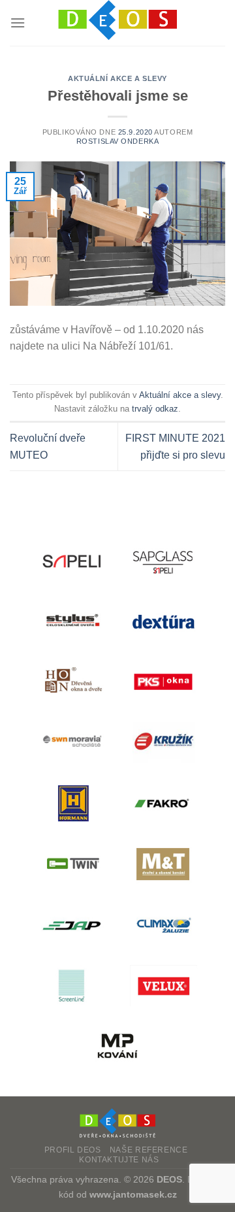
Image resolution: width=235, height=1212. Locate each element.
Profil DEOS (72, 1150)
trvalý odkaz (155, 409)
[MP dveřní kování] (117, 1046)
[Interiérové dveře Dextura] (163, 621)
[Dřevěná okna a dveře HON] (71, 681)
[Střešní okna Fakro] (163, 803)
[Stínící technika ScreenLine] (71, 985)
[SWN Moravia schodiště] (71, 742)
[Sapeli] (71, 560)
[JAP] (71, 924)
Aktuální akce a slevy (117, 78)
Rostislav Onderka (117, 141)
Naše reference (149, 1150)
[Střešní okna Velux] (163, 985)
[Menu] (17, 23)
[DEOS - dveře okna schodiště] (117, 23)
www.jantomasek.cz (133, 1194)
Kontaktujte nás (119, 1159)
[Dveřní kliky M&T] (163, 864)
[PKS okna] (163, 681)
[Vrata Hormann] (71, 803)
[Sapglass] (163, 560)
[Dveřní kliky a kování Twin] (71, 864)
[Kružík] (163, 742)
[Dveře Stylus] (71, 621)
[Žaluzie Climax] (163, 924)
